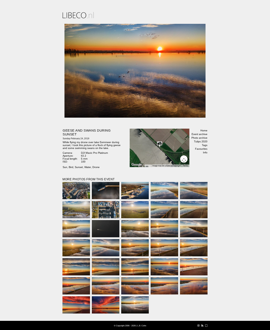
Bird (71, 167)
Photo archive (199, 137)
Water (87, 167)
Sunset (79, 167)
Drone (96, 167)
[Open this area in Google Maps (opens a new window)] (137, 164)
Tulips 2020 (200, 141)
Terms (185, 166)
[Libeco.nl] (78, 15)
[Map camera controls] (184, 159)
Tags (204, 145)
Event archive (199, 134)
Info (205, 152)
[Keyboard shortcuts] (148, 167)
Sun (65, 167)
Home (203, 130)
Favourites (201, 148)
